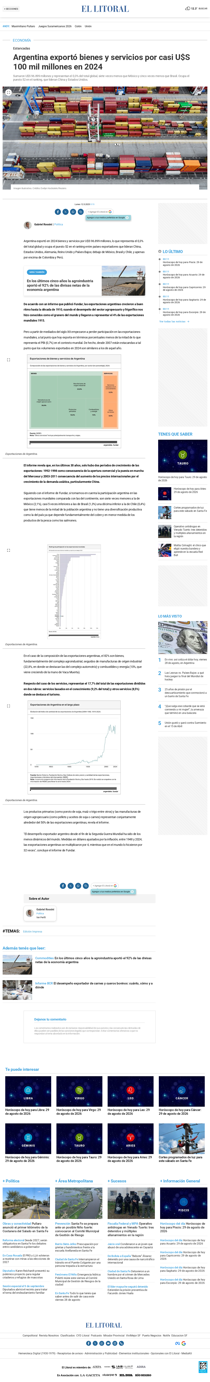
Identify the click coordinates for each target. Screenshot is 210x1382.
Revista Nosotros (49, 1335)
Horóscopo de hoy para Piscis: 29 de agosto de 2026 (183, 262)
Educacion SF (179, 1335)
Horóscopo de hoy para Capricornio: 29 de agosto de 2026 (184, 287)
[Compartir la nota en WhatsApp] (73, 212)
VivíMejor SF (133, 1335)
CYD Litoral (82, 1335)
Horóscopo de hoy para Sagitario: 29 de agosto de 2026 (184, 299)
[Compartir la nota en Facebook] (58, 212)
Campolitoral (30, 1335)
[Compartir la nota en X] (65, 212)
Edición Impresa (32, 931)
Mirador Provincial (114, 1335)
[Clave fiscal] (203, 1372)
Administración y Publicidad (101, 1353)
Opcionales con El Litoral (165, 1353)
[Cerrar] (127, 217)
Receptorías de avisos (70, 1353)
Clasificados (67, 1335)
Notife (166, 1335)
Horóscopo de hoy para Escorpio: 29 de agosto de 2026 (184, 312)
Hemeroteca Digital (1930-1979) (36, 1353)
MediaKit (186, 1353)
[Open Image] (8, 92)
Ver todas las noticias (172, 321)
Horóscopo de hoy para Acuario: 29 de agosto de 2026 (184, 274)
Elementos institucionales (134, 1353)
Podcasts (96, 1335)
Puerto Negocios (151, 1335)
